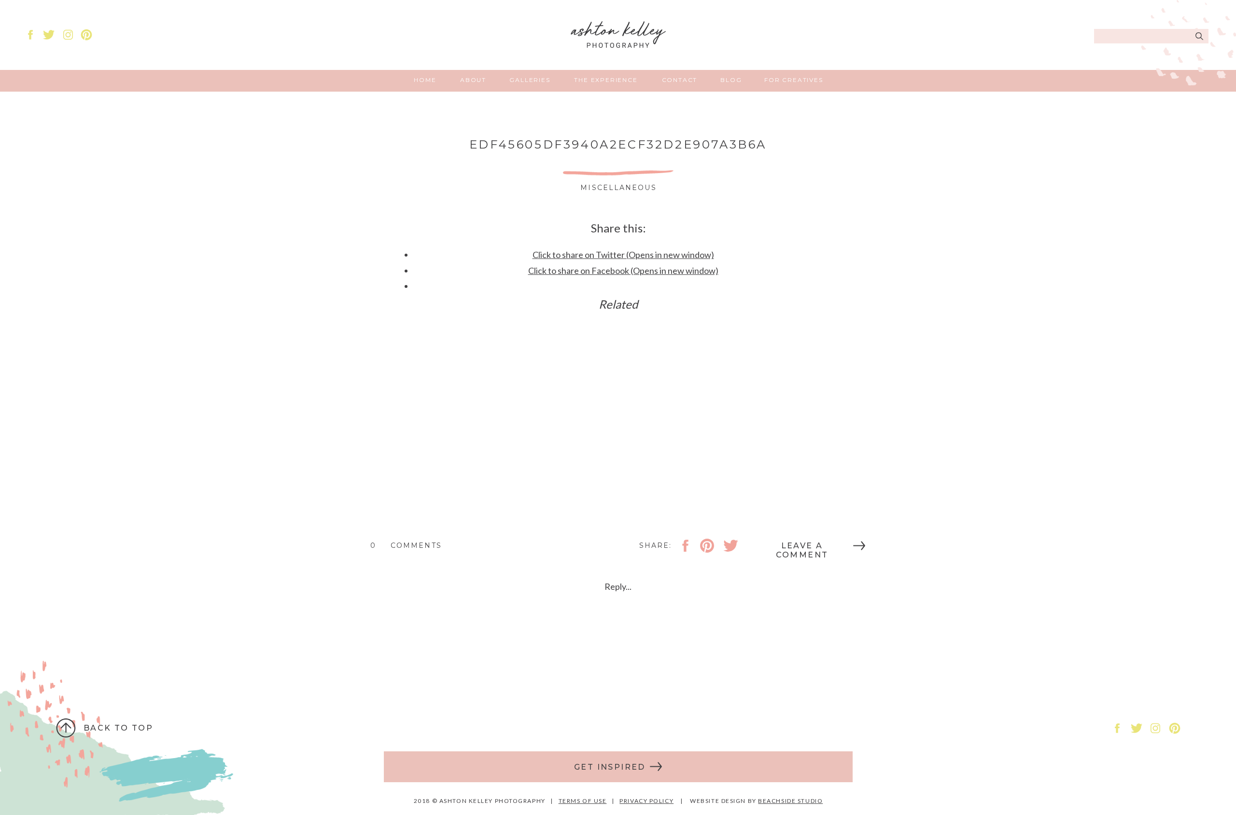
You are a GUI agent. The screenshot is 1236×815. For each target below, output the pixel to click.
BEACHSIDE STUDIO (790, 800)
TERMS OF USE (583, 800)
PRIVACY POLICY (646, 800)
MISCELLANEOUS (618, 187)
